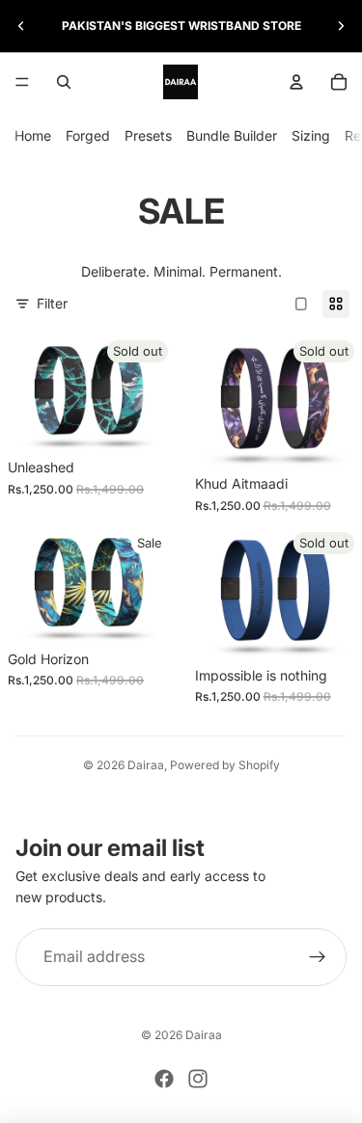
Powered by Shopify (225, 765)
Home (32, 135)
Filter (52, 303)
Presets (148, 135)
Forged (88, 135)
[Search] (63, 82)
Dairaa (145, 765)
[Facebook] (164, 1078)
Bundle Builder (231, 135)
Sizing (311, 135)
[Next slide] (341, 26)
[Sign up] (317, 957)
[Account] (296, 82)
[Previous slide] (21, 26)
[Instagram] (197, 1078)
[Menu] (22, 82)
